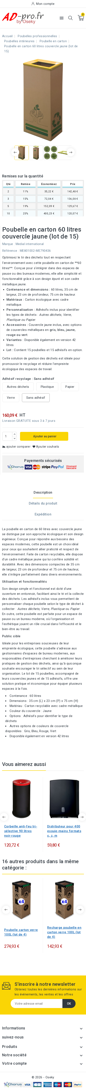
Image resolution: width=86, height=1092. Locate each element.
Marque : (8, 244)
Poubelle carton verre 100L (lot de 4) (21, 932)
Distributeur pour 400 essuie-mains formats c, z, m (64, 831)
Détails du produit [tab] (43, 503)
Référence (9, 251)
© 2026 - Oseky (43, 1077)
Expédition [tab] (43, 514)
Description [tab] (43, 492)
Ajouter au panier (45, 436)
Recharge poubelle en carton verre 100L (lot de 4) (64, 932)
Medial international (30, 244)
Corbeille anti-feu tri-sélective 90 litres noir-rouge (20, 831)
